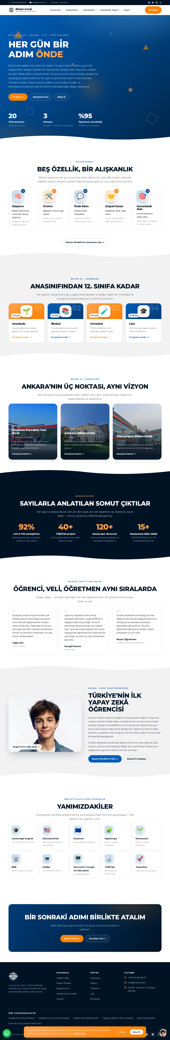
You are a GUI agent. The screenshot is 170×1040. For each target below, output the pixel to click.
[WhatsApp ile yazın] (7, 1033)
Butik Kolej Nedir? (146, 1018)
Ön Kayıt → (18, 97)
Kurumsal (55, 10)
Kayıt (126, 10)
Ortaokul (94, 988)
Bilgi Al (62, 97)
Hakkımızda (63, 978)
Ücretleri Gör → (97, 938)
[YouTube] (153, 3)
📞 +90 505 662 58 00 (17, 2)
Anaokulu (95, 978)
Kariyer (60, 999)
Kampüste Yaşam (109, 10)
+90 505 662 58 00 (137, 977)
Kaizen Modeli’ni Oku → (105, 759)
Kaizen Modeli (64, 983)
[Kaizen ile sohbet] (163, 1033)
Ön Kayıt (153, 10)
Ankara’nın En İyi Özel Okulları (54, 1018)
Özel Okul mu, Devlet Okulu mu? (25, 1023)
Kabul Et (136, 1032)
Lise (92, 994)
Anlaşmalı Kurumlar (66, 994)
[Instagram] (149, 3)
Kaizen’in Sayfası (136, 759)
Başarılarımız (63, 988)
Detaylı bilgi (80, 1033)
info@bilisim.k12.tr (137, 982)
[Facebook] (157, 3)
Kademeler (72, 10)
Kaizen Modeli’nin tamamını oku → (85, 242)
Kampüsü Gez (41, 97)
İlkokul (93, 983)
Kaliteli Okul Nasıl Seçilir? (86, 1018)
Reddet (122, 1032)
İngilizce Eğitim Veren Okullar (118, 1018)
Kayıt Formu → (72, 938)
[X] (161, 3)
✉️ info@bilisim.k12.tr (38, 2)
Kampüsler (89, 10)
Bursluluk (95, 999)
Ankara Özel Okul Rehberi (21, 1018)
